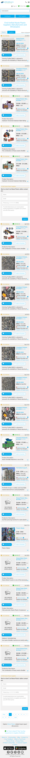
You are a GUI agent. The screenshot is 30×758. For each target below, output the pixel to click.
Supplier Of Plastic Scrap (22, 51)
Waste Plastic (11, 724)
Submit (25, 219)
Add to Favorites (20, 55)
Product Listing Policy (9, 743)
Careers (15, 744)
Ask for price (20, 43)
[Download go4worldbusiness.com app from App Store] (8, 748)
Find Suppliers (22, 16)
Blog (18, 737)
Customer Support (21, 743)
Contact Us (24, 737)
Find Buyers (7, 16)
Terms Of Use (10, 741)
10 (9, 717)
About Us (4, 737)
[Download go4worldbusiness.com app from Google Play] (21, 748)
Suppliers (11, 32)
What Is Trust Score (19, 739)
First (4, 714)
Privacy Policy (20, 741)
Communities (12, 737)
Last (15, 717)
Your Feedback (8, 739)
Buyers (4, 32)
